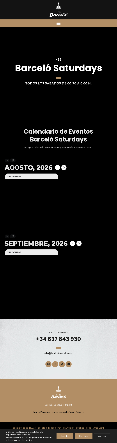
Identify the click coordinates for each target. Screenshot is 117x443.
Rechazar (83, 436)
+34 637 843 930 (58, 339)
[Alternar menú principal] (58, 23)
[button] (48, 364)
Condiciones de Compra (49, 428)
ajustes (29, 440)
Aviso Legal (98, 428)
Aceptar (65, 436)
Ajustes (102, 436)
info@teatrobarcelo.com (58, 353)
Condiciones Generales (24, 428)
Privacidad (68, 428)
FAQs (88, 428)
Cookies (80, 428)
